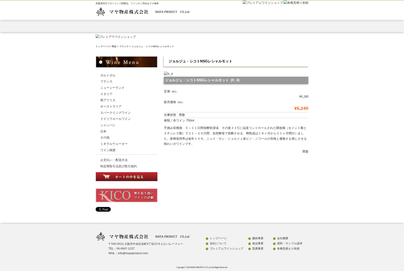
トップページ (113, 26)
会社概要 (254, 26)
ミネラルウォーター (114, 144)
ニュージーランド (112, 87)
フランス (124, 46)
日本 (103, 131)
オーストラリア (111, 106)
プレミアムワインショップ (226, 248)
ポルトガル (107, 75)
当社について (218, 243)
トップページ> (103, 46)
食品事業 (184, 26)
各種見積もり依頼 (288, 248)
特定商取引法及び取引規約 (118, 166)
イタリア (106, 94)
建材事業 (148, 26)
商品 (114, 46)
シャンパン (107, 125)
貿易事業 (219, 26)
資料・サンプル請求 (289, 26)
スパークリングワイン (115, 112)
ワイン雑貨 (107, 150)
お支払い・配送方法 (114, 160)
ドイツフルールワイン (115, 119)
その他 (104, 137)
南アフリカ (107, 100)
